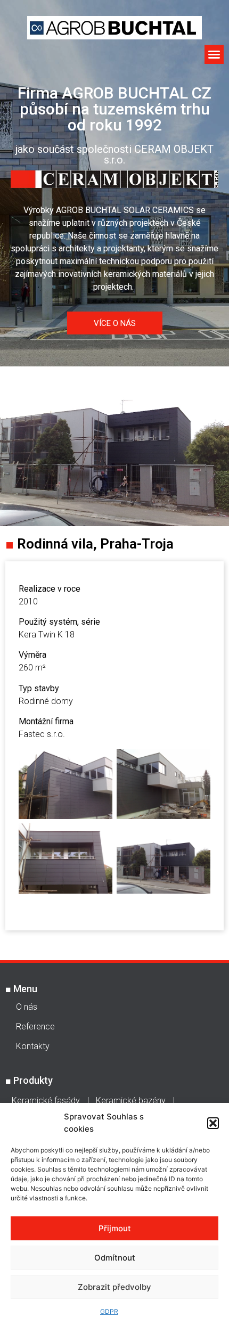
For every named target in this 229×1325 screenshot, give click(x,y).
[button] (213, 1123)
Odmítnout (114, 1258)
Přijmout (115, 1228)
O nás (26, 1007)
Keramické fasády (46, 1100)
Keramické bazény (131, 1100)
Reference (35, 1026)
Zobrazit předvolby (114, 1287)
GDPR (109, 1311)
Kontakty (33, 1046)
